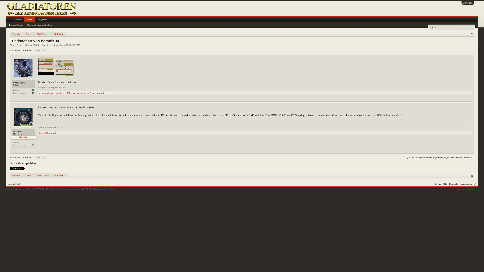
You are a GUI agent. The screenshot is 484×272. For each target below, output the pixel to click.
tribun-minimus (46, 93)
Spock (17, 131)
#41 (470, 87)
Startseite (17, 19)
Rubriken (38, 45)
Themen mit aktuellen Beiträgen (39, 25)
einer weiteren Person (86, 93)
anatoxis (58, 93)
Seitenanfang (466, 184)
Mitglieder (42, 19)
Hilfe (445, 184)
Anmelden (467, 3)
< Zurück (27, 50)
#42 (470, 127)
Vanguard (19, 82)
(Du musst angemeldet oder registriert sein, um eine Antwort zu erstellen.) (440, 157)
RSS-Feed (475, 184)
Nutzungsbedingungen (467, 189)
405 (32, 142)
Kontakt (437, 184)
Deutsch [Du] (14, 184)
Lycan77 (64, 45)
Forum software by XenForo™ (33, 189)
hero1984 (67, 93)
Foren (29, 19)
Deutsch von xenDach (77, 189)
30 (33, 90)
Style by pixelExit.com (105, 189)
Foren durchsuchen (16, 25)
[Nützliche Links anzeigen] (472, 34)
